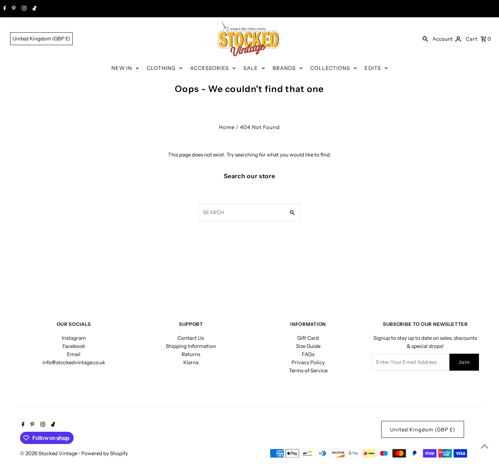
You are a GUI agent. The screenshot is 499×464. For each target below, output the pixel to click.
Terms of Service (308, 370)
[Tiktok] (33, 9)
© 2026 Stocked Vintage (49, 453)
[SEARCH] (425, 39)
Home (227, 127)
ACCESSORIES (209, 68)
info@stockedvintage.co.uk (73, 362)
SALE (250, 68)
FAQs (308, 354)
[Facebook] (4, 9)
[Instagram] (23, 9)
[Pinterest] (13, 9)
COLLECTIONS (330, 68)
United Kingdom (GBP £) (41, 38)
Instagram (74, 338)
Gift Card (308, 338)
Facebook (73, 346)
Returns (191, 354)
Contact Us (191, 338)
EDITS (373, 68)
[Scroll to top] (484, 446)
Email (73, 354)
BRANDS (284, 68)
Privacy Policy (308, 362)
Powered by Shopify (104, 453)
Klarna (191, 362)
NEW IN (121, 68)
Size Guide (308, 346)
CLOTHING (161, 68)
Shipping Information (191, 346)
